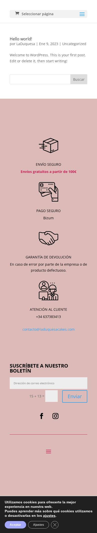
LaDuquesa (25, 43)
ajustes (49, 516)
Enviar (75, 396)
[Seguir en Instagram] (55, 416)
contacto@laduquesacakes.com (48, 329)
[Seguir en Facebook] (42, 416)
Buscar (79, 79)
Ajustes (38, 525)
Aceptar (15, 525)
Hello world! (21, 39)
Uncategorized (74, 43)
